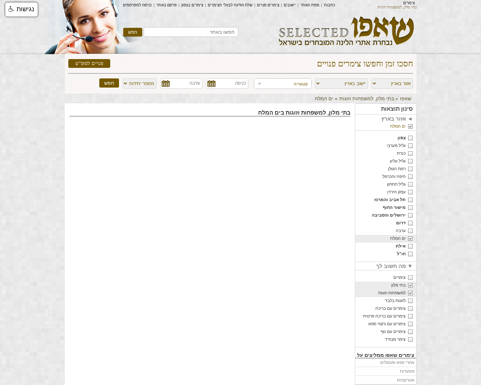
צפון (402, 137)
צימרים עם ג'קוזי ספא (387, 323)
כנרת (401, 153)
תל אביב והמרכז (390, 199)
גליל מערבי (396, 145)
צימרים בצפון (192, 5)
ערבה (401, 230)
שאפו (405, 98)
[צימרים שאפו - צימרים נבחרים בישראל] (347, 47)
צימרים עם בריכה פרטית (384, 316)
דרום (401, 222)
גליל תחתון (396, 184)
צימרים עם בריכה (390, 308)
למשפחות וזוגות (392, 292)
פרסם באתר (166, 5)
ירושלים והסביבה (389, 215)
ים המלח (398, 126)
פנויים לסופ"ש (89, 63)
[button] (21, 9)
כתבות (329, 5)
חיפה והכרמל (394, 176)
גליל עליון (398, 161)
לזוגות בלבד (395, 300)
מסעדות (407, 371)
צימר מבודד (395, 339)
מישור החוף (394, 207)
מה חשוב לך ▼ (394, 266)
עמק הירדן (396, 192)
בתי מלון (398, 285)
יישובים (290, 5)
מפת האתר (309, 5)
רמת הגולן (397, 168)
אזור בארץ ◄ (397, 119)
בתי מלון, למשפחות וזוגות (366, 98)
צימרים (409, 3)
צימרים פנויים (268, 5)
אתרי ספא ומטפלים (397, 362)
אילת (401, 246)
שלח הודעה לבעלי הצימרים (230, 5)
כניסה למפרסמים (137, 5)
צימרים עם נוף (393, 331)
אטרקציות (405, 380)
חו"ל (401, 253)
